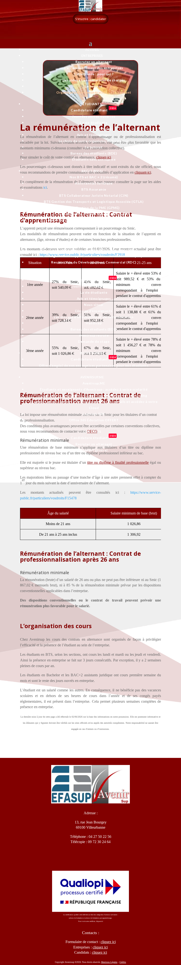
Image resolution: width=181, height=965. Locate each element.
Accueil (92, 49)
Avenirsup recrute (94, 335)
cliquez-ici (99, 921)
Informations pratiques (93, 129)
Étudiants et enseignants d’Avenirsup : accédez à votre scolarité (94, 389)
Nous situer (94, 305)
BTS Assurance (93, 189)
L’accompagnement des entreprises (93, 68)
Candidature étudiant (93, 110)
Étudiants (92, 104)
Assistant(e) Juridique (93, 183)
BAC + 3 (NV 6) (92, 238)
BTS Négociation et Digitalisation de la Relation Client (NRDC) (94, 220)
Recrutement (92, 353)
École (92, 274)
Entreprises (92, 56)
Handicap (94, 323)
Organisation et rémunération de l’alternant (93, 92)
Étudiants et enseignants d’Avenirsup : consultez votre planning (94, 395)
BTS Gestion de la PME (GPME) (94, 208)
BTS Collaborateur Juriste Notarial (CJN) (93, 195)
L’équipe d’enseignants (93, 311)
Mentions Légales (109, 962)
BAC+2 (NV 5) (92, 171)
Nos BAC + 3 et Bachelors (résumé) (94, 244)
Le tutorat (94, 86)
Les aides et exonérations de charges (93, 80)
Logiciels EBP (94, 414)
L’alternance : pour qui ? (94, 74)
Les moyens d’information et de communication (93, 317)
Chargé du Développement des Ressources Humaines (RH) (93, 256)
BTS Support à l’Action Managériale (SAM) (93, 214)
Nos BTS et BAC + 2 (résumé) (94, 177)
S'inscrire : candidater (90, 19)
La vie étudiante (93, 123)
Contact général (94, 450)
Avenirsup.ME (92, 377)
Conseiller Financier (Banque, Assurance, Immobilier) (94, 250)
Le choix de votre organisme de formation (94, 141)
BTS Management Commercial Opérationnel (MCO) (94, 226)
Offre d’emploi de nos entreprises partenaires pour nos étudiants (93, 365)
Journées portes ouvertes (93, 116)
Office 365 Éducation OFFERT (94, 420)
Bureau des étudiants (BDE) (93, 153)
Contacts (92, 432)
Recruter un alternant (93, 62)
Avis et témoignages (94, 135)
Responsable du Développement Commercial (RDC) (93, 262)
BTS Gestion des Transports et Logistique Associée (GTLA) (94, 202)
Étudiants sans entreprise (94, 159)
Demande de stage (93, 341)
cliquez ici (99, 952)
